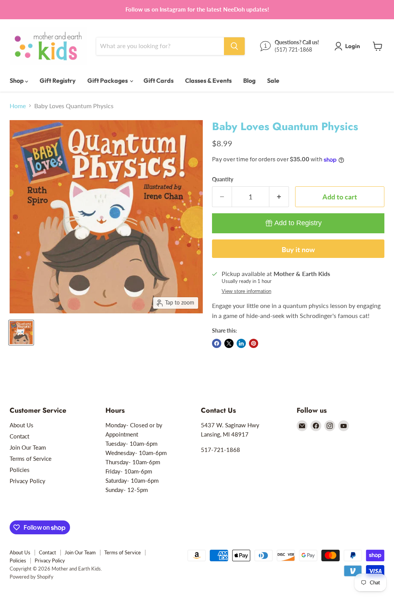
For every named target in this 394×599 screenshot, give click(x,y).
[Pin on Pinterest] (253, 343)
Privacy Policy (27, 480)
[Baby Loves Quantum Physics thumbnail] (21, 332)
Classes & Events (208, 80)
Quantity (222, 179)
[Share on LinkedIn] (241, 343)
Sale (273, 80)
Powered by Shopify (31, 577)
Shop (17, 80)
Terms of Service (31, 458)
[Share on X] (229, 343)
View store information (246, 291)
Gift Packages (108, 80)
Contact (19, 436)
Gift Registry (58, 80)
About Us (21, 425)
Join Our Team (28, 447)
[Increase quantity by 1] (279, 196)
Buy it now (298, 249)
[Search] (234, 46)
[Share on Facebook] (216, 343)
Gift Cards (159, 80)
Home (18, 105)
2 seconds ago (298, 223)
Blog (249, 80)
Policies (20, 469)
